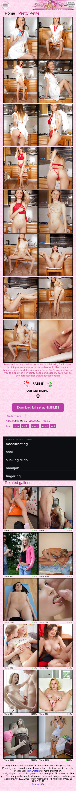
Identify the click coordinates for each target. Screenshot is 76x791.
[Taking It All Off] (55, 645)
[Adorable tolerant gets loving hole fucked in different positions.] (55, 553)
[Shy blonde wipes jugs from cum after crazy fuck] (20, 553)
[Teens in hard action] (20, 691)
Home (10, 13)
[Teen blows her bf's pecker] (20, 507)
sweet (45, 426)
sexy (16, 426)
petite (25, 426)
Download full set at (38, 407)
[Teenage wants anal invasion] (20, 737)
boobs (34, 426)
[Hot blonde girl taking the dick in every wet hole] (20, 645)
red (53, 426)
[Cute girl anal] (55, 599)
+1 (49, 384)
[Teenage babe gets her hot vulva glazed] (20, 599)
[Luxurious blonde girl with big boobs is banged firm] (55, 507)
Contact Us (38, 784)
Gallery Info (14, 416)
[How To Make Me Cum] (55, 691)
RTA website (33, 771)
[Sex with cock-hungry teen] (55, 737)
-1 (26, 384)
